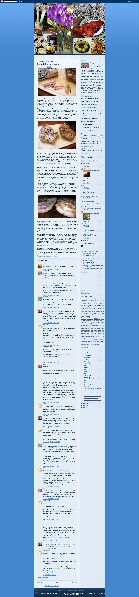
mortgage (87, 328)
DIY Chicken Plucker (88, 255)
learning (83, 326)
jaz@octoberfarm (48, 263)
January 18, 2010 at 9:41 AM (51, 295)
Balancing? (86, 182)
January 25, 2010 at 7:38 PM (51, 414)
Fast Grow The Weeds (89, 229)
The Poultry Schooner (88, 262)
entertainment (100, 308)
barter (102, 298)
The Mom (45, 296)
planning (83, 333)
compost (102, 303)
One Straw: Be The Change (90, 201)
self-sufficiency (96, 338)
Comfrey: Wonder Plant (89, 258)
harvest (97, 319)
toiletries (102, 341)
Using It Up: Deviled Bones (91, 398)
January (86, 377)
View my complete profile (89, 92)
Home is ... (86, 180)
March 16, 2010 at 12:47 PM (50, 519)
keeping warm (84, 325)
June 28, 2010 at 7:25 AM (50, 549)
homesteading (95, 322)
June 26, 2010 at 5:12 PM (50, 540)
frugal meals (96, 313)
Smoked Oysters (87, 197)
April (85, 371)
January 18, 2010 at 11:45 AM (51, 362)
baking (94, 299)
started (45, 109)
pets (96, 331)
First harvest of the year (89, 192)
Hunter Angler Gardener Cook (91, 196)
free (82, 313)
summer (102, 339)
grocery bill (90, 319)
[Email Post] (38, 255)
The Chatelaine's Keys (89, 234)
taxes (92, 341)
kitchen (90, 325)
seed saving (88, 338)
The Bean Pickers (94, 213)
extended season (94, 310)
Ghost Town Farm (87, 185)
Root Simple (86, 163)
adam (44, 550)
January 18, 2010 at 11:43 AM (51, 345)
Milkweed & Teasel (88, 168)
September (87, 361)
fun (103, 314)
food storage (100, 311)
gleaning (97, 316)
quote (82, 336)
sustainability (85, 341)
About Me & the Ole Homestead (49, 57)
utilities (89, 342)
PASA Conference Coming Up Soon (93, 392)
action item (84, 298)
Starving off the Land (88, 191)
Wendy (45, 270)
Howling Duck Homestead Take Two (92, 208)
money (82, 328)
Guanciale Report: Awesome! (48, 64)
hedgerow (88, 320)
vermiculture (101, 342)
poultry (94, 333)
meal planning (100, 326)
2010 (84, 354)
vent (97, 342)
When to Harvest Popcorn (89, 263)
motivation (93, 328)
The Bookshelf (65, 57)
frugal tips (97, 314)
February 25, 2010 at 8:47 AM (51, 499)
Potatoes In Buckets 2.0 (89, 260)
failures (102, 310)
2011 (84, 352)
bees (82, 300)
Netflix (98, 328)
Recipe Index (75, 57)
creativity (94, 305)
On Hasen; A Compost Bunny (90, 203)
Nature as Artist (88, 380)
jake (44, 324)
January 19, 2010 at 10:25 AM (51, 402)
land (103, 325)
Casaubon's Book (88, 246)
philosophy (101, 331)
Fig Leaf (85, 187)
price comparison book (98, 334)
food (82, 311)
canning (99, 302)
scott (44, 467)
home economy (85, 322)
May (85, 369)
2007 (84, 407)
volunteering (84, 344)
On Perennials (87, 384)
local (87, 326)
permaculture (84, 331)
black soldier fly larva (93, 300)
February (86, 375)
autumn (89, 298)
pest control (91, 331)
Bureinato (45, 403)
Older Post (74, 582)
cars (103, 302)
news (102, 328)
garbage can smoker (53, 118)
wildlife (88, 344)
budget (94, 302)
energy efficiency (91, 308)
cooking (83, 305)
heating (83, 320)
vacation (93, 342)
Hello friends (86, 225)
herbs (93, 320)
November (87, 357)
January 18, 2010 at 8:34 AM (51, 269)
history (97, 320)
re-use (87, 336)
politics (88, 333)
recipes (91, 336)
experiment (46, 256)
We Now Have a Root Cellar (91, 394)
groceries (83, 319)
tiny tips (96, 341)
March (86, 373)
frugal (90, 313)
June (85, 367)
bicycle (85, 300)
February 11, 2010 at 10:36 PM (51, 442)
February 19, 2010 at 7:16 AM (51, 466)
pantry (95, 330)
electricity (83, 308)
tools (82, 342)
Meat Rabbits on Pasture (89, 253)
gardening (85, 317)
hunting (87, 323)
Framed (85, 165)
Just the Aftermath (89, 378)
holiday (102, 320)
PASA (99, 330)
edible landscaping (98, 306)
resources (39, 245)
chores (96, 303)
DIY (89, 306)
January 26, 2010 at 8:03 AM (51, 426)
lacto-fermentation (96, 325)
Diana (44, 428)
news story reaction (85, 330)
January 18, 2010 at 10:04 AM (51, 307)
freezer (86, 313)
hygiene (91, 323)
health (102, 319)
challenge (83, 303)
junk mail (102, 323)
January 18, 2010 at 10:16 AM (51, 323)
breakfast (88, 302)
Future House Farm (88, 212)
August (86, 363)
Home (36, 57)
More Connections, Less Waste (92, 396)
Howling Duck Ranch (88, 206)
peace (103, 330)
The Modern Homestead (89, 240)
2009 (84, 403)
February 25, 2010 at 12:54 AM (51, 486)
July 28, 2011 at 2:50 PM (49, 575)
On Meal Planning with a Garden (92, 382)
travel (85, 342)
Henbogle (85, 223)
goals (102, 316)
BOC (100, 300)
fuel (101, 314)
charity (90, 303)
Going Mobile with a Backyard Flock (92, 268)
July (85, 365)
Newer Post (40, 582)
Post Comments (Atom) (52, 586)
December (87, 355)
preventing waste (86, 334)
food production (53, 256)
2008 (84, 405)
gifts (93, 316)
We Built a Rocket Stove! (89, 257)
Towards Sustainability (89, 243)
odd (92, 330)
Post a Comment (43, 577)
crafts (89, 305)
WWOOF (97, 344)
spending (89, 339)
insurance (96, 323)
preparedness (101, 333)
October (86, 359)
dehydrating (83, 306)
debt (103, 305)
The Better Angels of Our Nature (92, 400)
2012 (84, 350)
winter (93, 344)
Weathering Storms (95, 170)
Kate (44, 308)
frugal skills (90, 314)
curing (41, 256)
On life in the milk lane (88, 230)
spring (95, 339)
